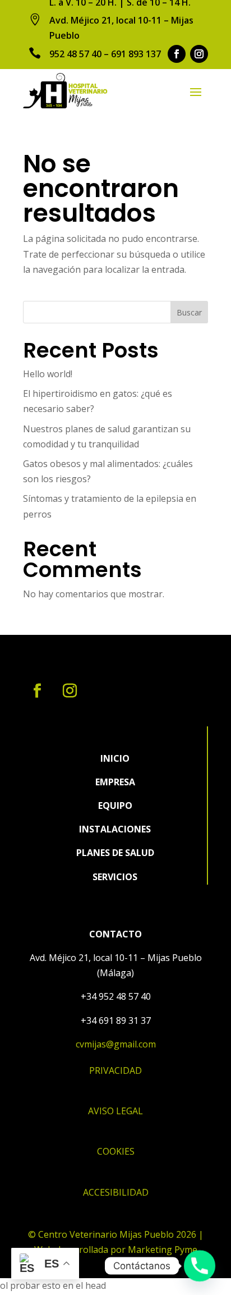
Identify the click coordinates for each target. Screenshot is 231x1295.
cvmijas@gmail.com (116, 1044)
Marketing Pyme (162, 1249)
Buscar (189, 312)
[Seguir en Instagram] (199, 54)
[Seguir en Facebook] (177, 54)
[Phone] (199, 1266)
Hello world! (47, 374)
